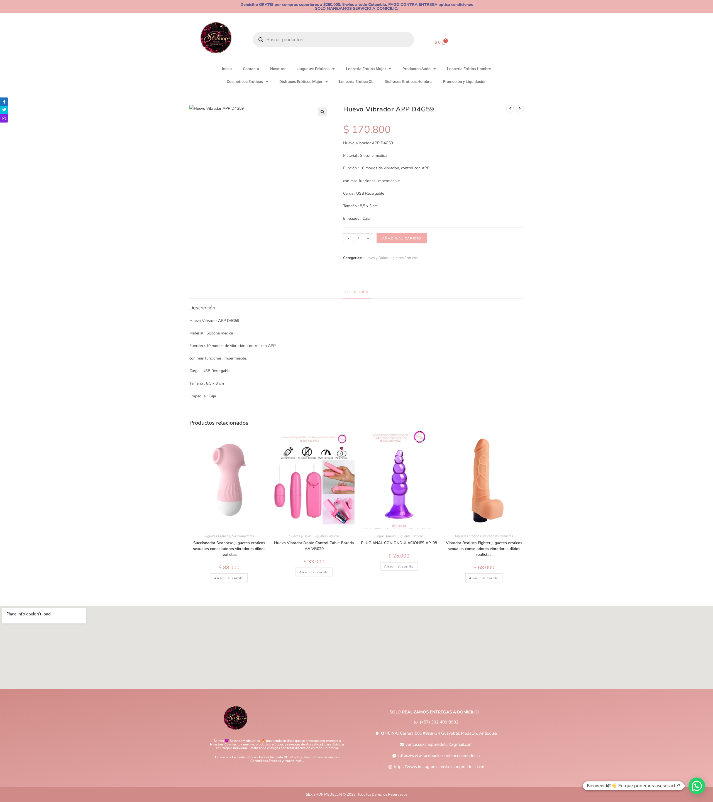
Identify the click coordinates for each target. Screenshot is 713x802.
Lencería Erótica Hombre (469, 69)
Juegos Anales (385, 536)
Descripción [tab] (356, 292)
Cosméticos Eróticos (245, 81)
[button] (322, 111)
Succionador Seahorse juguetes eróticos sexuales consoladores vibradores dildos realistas (229, 548)
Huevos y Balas (375, 257)
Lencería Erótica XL (356, 81)
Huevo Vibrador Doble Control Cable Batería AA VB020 (314, 545)
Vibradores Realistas (498, 536)
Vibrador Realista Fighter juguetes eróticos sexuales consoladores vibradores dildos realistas (484, 548)
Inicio (227, 69)
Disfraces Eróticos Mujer (301, 81)
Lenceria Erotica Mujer (366, 69)
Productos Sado (416, 69)
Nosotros (278, 69)
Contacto (251, 69)
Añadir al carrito (401, 238)
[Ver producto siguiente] (520, 109)
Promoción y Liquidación (465, 81)
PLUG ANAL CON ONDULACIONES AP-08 (399, 543)
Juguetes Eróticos (313, 69)
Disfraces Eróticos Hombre (408, 81)
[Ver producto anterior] (510, 109)
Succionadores (243, 536)
